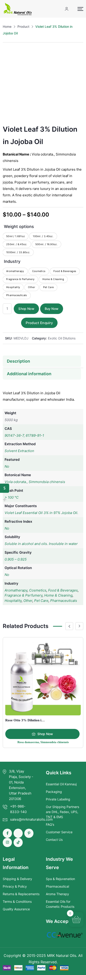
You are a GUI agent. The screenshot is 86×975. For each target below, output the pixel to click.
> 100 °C (12, 497)
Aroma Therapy (57, 894)
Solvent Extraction (19, 451)
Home (7, 26)
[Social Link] (7, 833)
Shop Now (26, 309)
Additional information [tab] (29, 373)
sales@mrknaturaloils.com (31, 819)
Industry (12, 261)
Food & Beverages (63, 590)
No (7, 466)
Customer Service (59, 832)
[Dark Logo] (18, 8)
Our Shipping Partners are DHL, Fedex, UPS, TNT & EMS (62, 812)
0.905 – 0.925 (16, 559)
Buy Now (51, 309)
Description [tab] (18, 361)
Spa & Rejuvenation (60, 879)
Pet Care (41, 600)
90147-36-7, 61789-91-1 (24, 435)
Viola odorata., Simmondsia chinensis (35, 482)
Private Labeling (58, 799)
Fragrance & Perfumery (23, 595)
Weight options (19, 226)
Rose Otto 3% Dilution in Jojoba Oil (32, 720)
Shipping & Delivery (17, 879)
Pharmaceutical (57, 886)
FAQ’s (50, 824)
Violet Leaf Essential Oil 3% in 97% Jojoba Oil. (41, 513)
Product (23, 26)
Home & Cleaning (58, 595)
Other (27, 600)
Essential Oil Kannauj (61, 784)
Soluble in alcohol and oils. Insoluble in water (41, 544)
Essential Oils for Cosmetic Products (60, 904)
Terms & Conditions (17, 901)
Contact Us (54, 840)
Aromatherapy (16, 590)
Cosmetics (37, 590)
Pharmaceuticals (63, 600)
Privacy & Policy (15, 886)
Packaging (54, 792)
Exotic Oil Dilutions (61, 338)
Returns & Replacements (21, 894)
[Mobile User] (66, 9)
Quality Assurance (16, 909)
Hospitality (13, 600)
